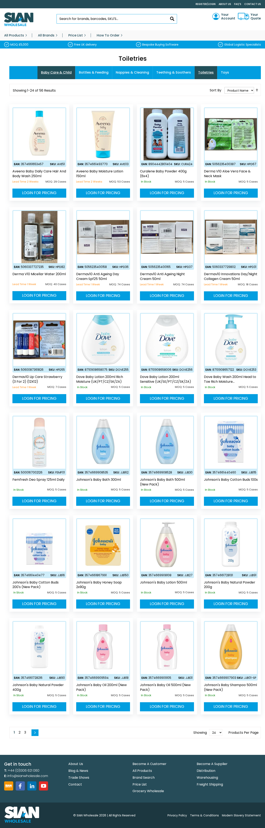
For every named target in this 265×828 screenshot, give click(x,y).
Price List (139, 784)
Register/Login (206, 4)
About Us (225, 4)
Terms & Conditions (204, 815)
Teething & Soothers (173, 72)
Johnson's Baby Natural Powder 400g (38, 687)
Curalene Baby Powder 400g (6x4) (163, 173)
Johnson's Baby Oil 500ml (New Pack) (165, 687)
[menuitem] (14, 35)
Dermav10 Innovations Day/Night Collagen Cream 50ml (230, 276)
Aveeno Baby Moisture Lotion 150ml (99, 173)
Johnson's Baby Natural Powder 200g (229, 585)
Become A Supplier (212, 763)
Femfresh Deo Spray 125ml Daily (38, 479)
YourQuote (256, 16)
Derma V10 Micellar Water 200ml (39, 274)
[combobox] (117, 19)
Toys (225, 72)
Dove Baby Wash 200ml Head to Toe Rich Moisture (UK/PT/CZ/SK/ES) (230, 379)
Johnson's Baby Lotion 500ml (163, 582)
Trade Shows (78, 777)
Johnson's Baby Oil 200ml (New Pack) (101, 687)
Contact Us (252, 4)
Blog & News (78, 770)
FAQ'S (237, 4)
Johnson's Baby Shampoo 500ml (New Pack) (230, 687)
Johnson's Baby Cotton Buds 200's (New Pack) (35, 585)
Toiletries (206, 72)
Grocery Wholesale (148, 791)
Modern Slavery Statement (241, 815)
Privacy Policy (177, 815)
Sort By (215, 90)
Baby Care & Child (56, 72)
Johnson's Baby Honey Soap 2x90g (99, 585)
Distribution (206, 770)
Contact (75, 784)
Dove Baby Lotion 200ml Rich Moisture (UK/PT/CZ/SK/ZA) (99, 379)
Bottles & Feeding (93, 72)
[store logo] (18, 19)
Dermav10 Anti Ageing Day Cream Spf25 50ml (97, 276)
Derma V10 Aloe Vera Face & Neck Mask (227, 173)
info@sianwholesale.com (27, 776)
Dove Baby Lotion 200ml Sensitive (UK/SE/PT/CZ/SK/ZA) (165, 379)
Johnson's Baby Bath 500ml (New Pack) (162, 482)
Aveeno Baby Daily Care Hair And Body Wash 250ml (39, 173)
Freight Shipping (210, 784)
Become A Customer (149, 763)
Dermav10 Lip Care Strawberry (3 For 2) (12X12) (37, 379)
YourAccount (228, 16)
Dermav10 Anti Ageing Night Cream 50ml (162, 276)
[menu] (132, 35)
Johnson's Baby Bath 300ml (98, 479)
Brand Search (143, 777)
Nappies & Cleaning (132, 72)
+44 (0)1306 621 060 (23, 770)
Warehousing (207, 777)
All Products (142, 770)
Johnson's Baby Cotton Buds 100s (231, 479)
